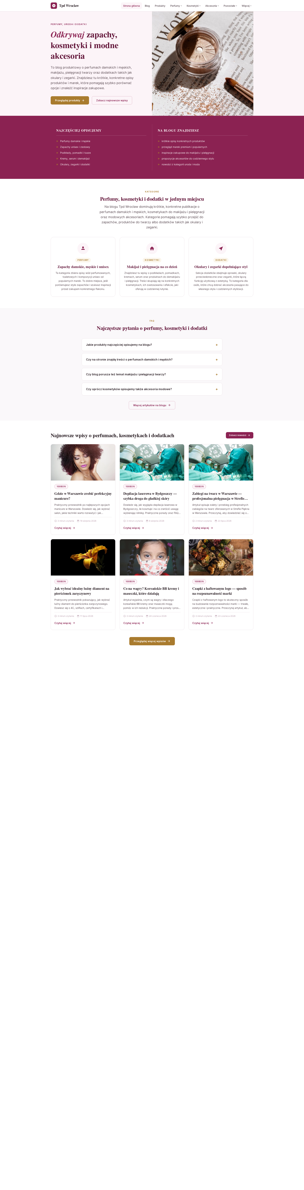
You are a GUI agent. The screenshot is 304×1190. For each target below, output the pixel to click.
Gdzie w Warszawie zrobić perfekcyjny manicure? (83, 496)
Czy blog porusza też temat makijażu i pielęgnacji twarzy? (126, 374)
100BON (61, 486)
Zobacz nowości (237, 435)
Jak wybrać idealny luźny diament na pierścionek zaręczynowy (81, 591)
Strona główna (131, 5)
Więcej (245, 5)
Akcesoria (211, 5)
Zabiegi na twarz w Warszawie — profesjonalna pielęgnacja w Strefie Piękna (218, 498)
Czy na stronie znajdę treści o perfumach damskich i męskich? (129, 359)
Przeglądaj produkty (67, 100)
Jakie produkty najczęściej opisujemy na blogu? (119, 344)
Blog (147, 5)
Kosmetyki (193, 5)
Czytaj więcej (62, 527)
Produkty (160, 5)
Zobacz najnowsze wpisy (112, 100)
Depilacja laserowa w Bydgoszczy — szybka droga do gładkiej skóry (150, 496)
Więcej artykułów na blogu (149, 405)
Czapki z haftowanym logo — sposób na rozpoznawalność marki (219, 591)
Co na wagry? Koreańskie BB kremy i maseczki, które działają (151, 591)
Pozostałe (229, 5)
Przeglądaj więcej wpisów (150, 641)
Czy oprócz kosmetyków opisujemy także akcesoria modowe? (129, 389)
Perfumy (175, 5)
